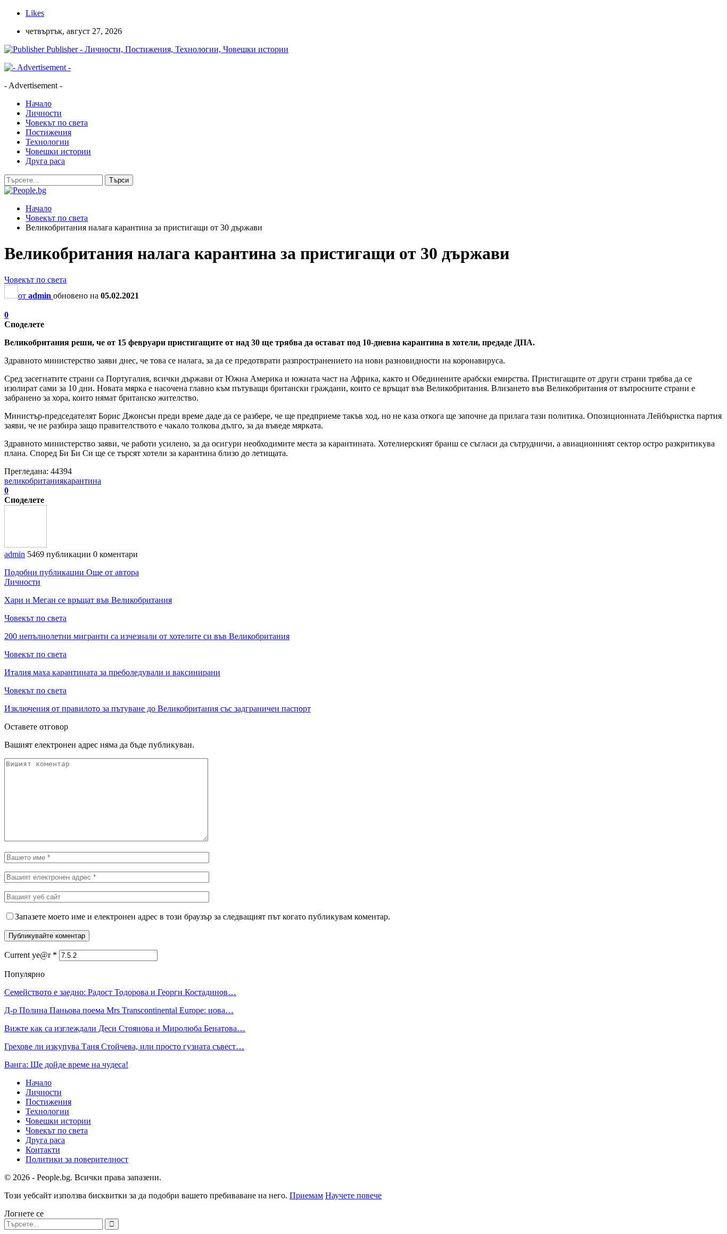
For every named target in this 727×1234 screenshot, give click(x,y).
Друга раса (45, 160)
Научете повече (353, 1195)
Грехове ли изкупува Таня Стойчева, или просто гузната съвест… (124, 1046)
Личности (44, 113)
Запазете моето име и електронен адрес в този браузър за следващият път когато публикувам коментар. (202, 916)
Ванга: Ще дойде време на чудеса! (66, 1064)
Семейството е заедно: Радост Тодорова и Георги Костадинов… (120, 992)
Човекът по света (57, 122)
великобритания (33, 480)
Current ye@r (30, 954)
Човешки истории (58, 151)
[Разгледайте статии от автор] (25, 544)
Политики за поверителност (77, 1159)
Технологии (47, 141)
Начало (39, 103)
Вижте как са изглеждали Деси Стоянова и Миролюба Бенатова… (124, 1028)
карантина (82, 480)
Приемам (306, 1195)
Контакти (43, 1149)
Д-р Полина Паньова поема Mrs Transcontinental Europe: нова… (119, 1010)
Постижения (48, 132)
